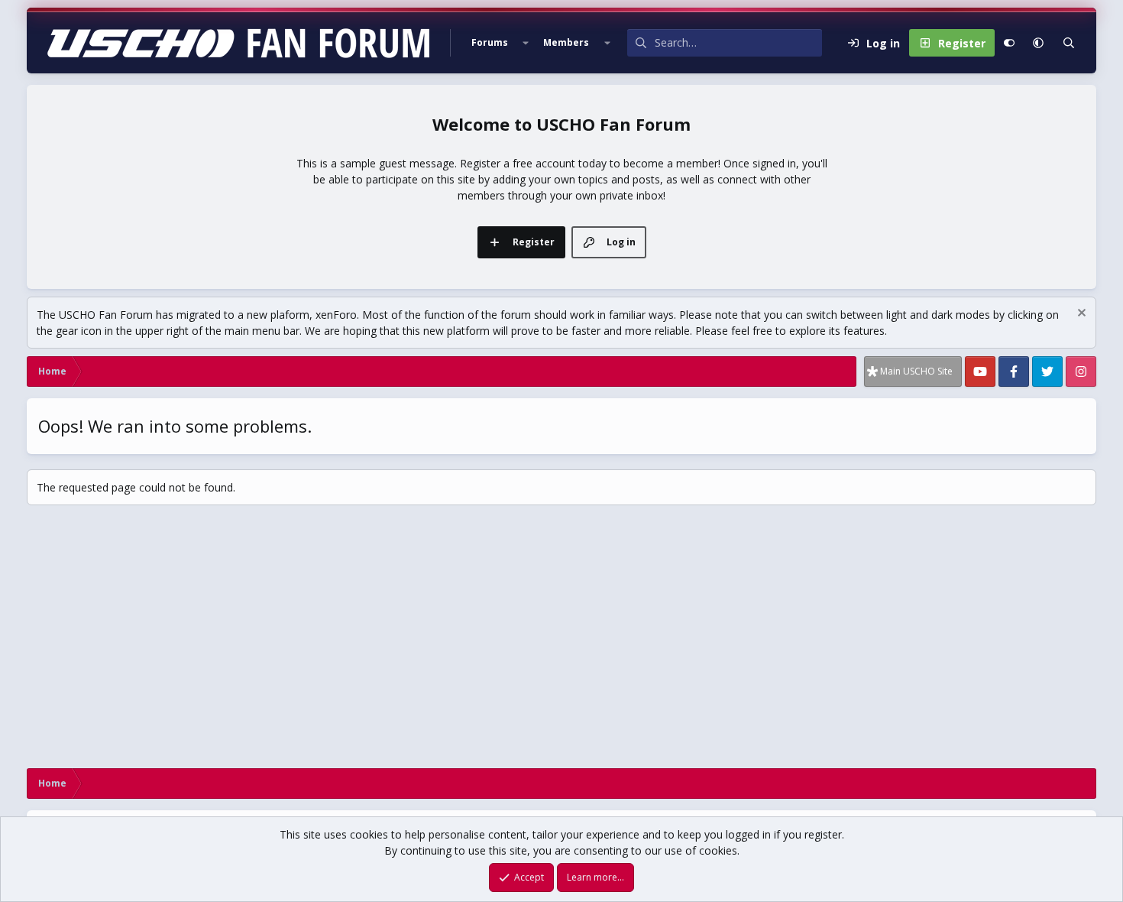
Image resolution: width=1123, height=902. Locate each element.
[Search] (1069, 43)
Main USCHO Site (916, 371)
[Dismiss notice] (1079, 315)
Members (566, 42)
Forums (489, 42)
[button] (525, 43)
